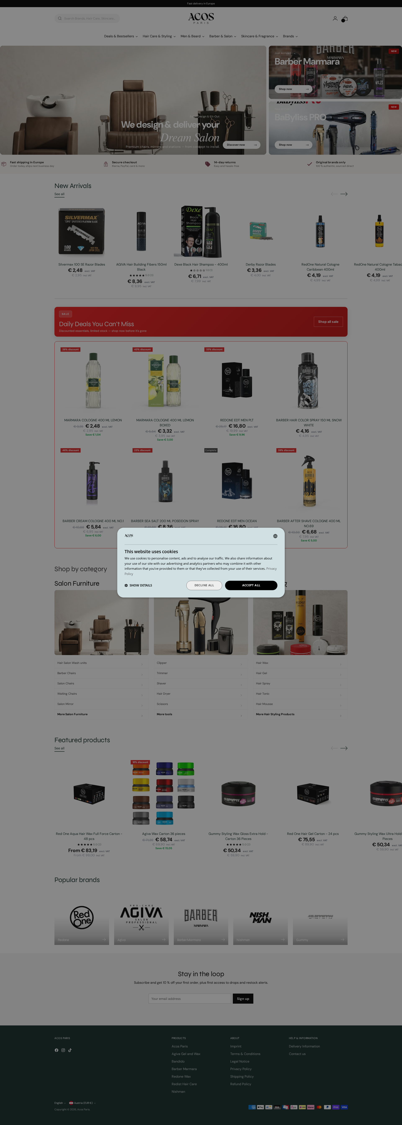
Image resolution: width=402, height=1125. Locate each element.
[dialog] (201, 562)
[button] (138, 585)
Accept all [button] (251, 585)
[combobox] (275, 536)
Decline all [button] (204, 585)
